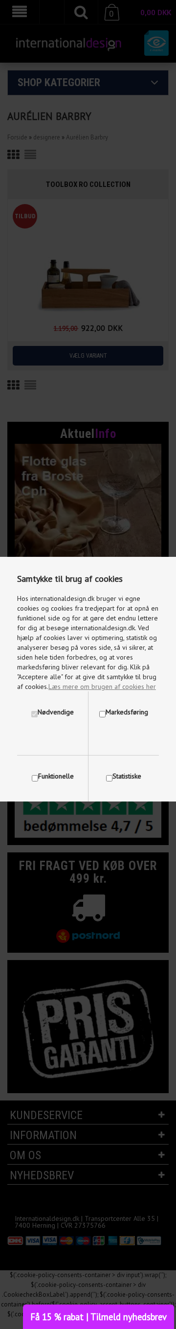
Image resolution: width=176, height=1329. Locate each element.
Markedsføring (127, 712)
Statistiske (126, 776)
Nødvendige (56, 712)
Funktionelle (56, 776)
